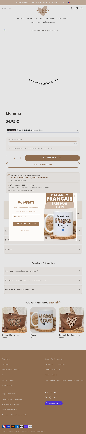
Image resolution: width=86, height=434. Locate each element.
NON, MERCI (26, 231)
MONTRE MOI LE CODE (26, 224)
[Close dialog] (74, 195)
